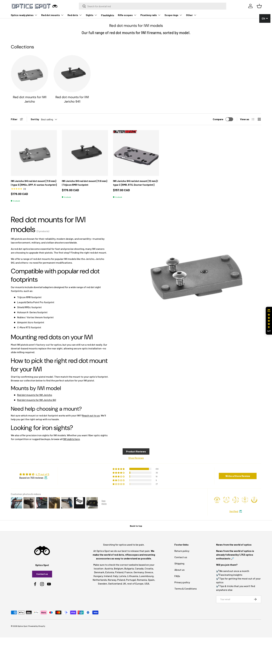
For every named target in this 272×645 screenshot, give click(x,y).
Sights (89, 15)
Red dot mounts (50, 15)
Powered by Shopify (36, 626)
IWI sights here (71, 438)
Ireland (108, 575)
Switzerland (115, 583)
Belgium (118, 568)
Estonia (109, 572)
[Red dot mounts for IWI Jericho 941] (72, 73)
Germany (139, 572)
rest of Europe (135, 583)
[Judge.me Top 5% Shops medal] (254, 500)
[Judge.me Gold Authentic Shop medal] (226, 500)
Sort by (35, 119)
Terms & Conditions (185, 588)
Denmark (99, 572)
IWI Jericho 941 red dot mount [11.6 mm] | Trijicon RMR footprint (84, 182)
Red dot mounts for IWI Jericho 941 (72, 99)
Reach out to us (91, 415)
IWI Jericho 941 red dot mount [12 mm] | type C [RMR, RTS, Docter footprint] (135, 182)
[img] (34, 474)
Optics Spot (23, 626)
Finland (119, 572)
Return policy (181, 550)
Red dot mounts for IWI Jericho (29, 99)
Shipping (179, 563)
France (129, 572)
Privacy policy (182, 582)
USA (146, 583)
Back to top (136, 526)
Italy (115, 575)
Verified (233, 511)
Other (189, 15)
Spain (151, 579)
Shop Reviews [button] (136, 457)
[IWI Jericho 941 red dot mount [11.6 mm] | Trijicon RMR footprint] (85, 153)
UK (124, 583)
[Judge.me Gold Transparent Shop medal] (235, 500)
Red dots (73, 15)
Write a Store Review (237, 475)
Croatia (149, 568)
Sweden (102, 583)
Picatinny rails (148, 15)
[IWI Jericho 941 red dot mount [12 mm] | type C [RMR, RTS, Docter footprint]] (136, 153)
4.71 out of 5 (42, 474)
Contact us (42, 574)
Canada (139, 568)
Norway (112, 579)
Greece (149, 572)
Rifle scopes (125, 15)
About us (179, 569)
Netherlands (100, 579)
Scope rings (171, 15)
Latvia (122, 575)
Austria (109, 568)
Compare (218, 119)
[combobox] (152, 6)
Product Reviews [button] (136, 451)
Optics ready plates (22, 15)
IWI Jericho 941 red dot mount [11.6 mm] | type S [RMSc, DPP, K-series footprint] (34, 182)
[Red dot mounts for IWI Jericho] (29, 73)
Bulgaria (129, 568)
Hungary (98, 575)
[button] (269, 321)
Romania (142, 579)
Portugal (131, 579)
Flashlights (107, 15)
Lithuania (132, 575)
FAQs (177, 575)
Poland (121, 579)
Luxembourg (146, 575)
